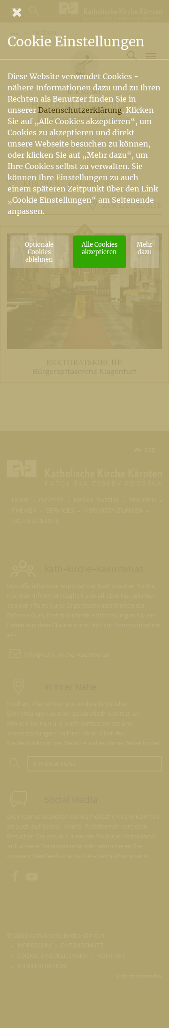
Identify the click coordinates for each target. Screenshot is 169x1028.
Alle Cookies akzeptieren (99, 248)
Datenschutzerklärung (80, 110)
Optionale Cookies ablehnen (39, 252)
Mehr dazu (145, 248)
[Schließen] (84, 12)
